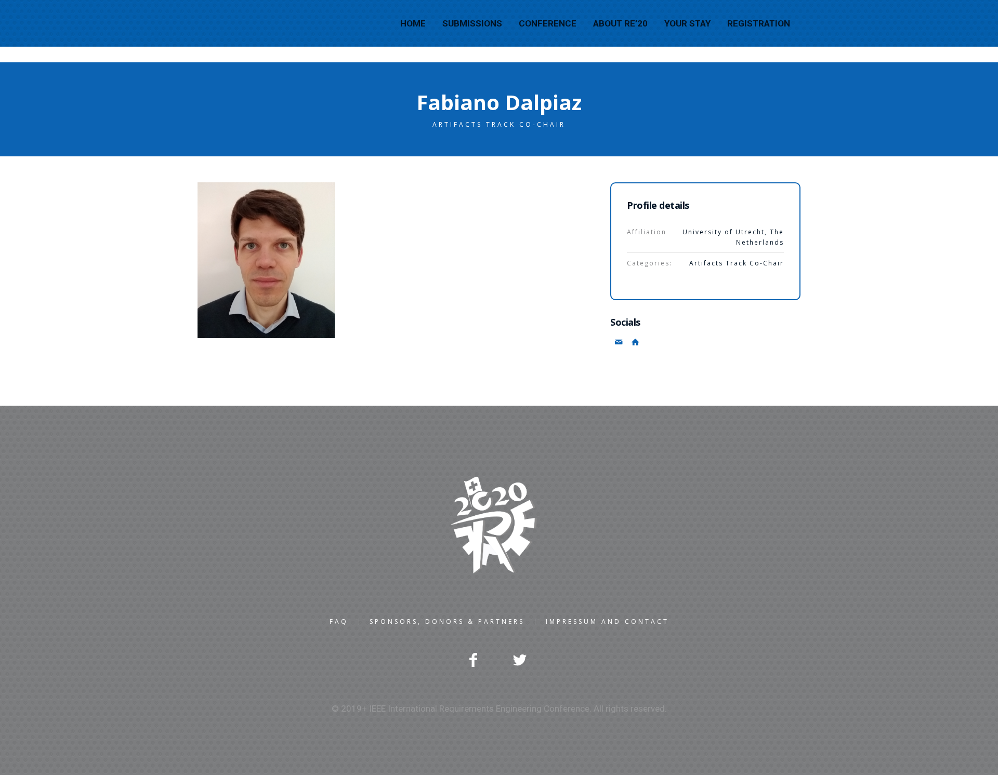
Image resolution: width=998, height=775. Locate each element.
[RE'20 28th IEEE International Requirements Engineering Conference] (499, 525)
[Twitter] (520, 660)
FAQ (339, 622)
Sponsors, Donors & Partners (447, 622)
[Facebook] (473, 660)
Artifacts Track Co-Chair (736, 263)
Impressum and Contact (607, 622)
